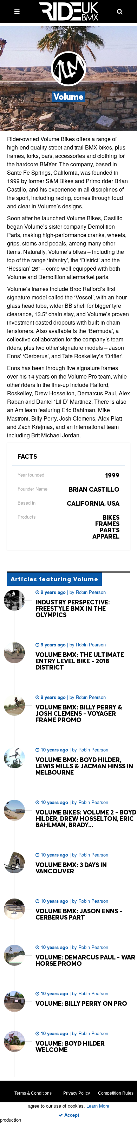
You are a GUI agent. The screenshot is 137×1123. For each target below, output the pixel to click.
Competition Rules (115, 1093)
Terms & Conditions (33, 1093)
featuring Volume (54, 579)
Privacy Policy (76, 1093)
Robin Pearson (90, 592)
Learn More (97, 1105)
